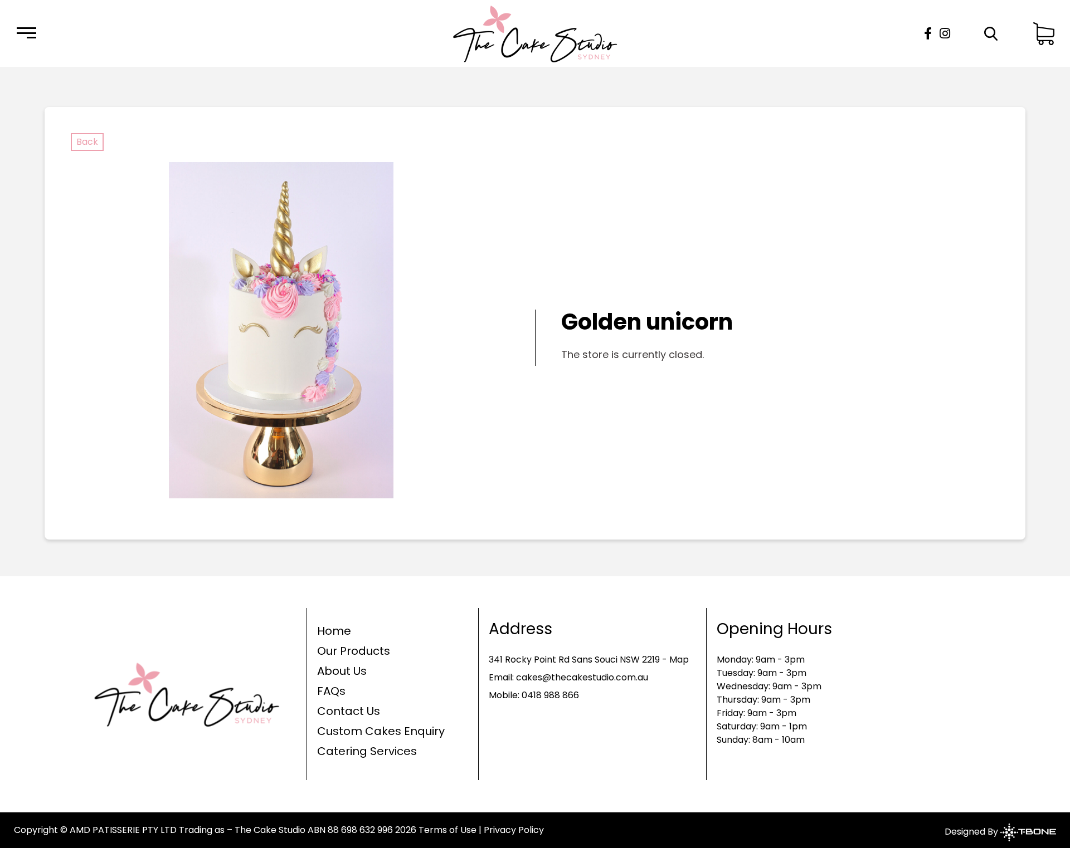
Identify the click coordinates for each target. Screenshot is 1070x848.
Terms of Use (447, 830)
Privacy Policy (514, 830)
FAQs (331, 691)
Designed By (972, 831)
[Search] (990, 33)
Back (87, 141)
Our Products (353, 651)
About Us (342, 671)
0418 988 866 (550, 695)
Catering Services (367, 751)
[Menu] (26, 33)
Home (334, 631)
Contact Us (348, 711)
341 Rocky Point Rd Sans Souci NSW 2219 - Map (589, 659)
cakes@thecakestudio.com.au (582, 677)
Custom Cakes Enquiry (381, 731)
